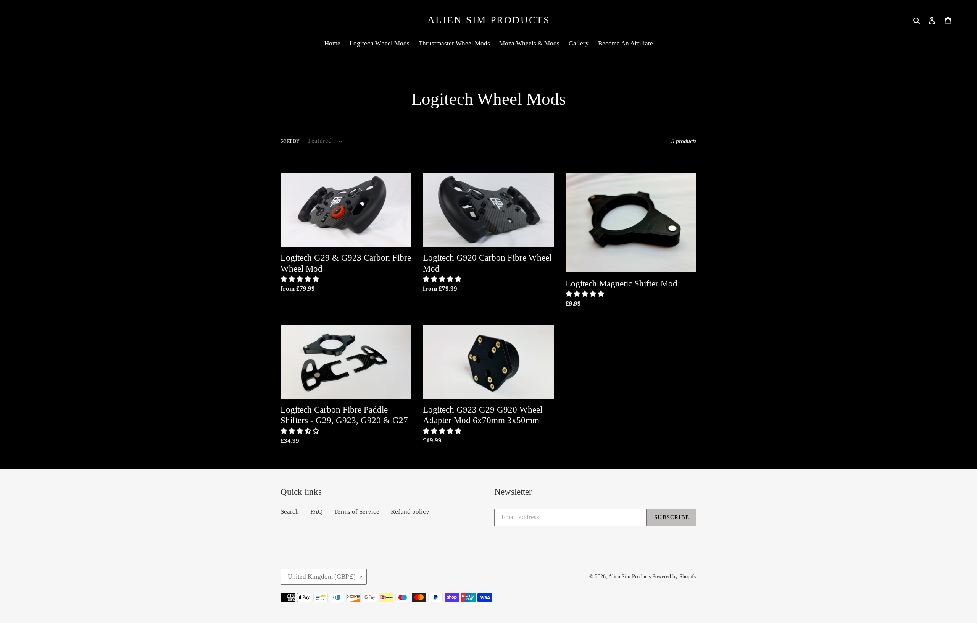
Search (290, 511)
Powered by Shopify (674, 576)
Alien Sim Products (488, 20)
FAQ (316, 511)
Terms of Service (356, 511)
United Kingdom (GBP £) (322, 576)
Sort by (290, 141)
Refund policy (410, 511)
